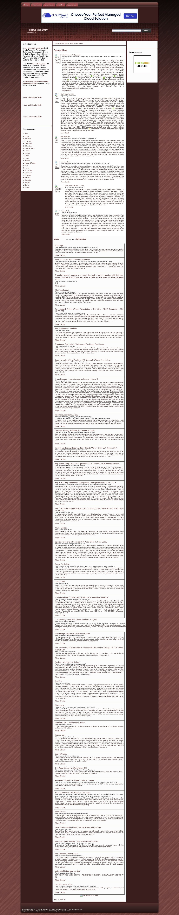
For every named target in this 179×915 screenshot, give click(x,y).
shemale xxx (60, 812)
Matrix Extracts (61, 528)
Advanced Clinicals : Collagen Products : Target (74, 780)
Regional (28, 175)
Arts (26, 134)
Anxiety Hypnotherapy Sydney (67, 662)
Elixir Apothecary (62, 290)
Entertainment (29, 148)
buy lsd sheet (65, 162)
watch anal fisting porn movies (67, 871)
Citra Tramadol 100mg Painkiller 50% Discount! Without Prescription (82, 360)
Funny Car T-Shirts (62, 564)
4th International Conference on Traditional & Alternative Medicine (81, 597)
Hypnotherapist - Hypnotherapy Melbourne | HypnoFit (76, 379)
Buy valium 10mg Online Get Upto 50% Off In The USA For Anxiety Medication (87, 464)
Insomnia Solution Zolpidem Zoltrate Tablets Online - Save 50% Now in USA (86, 448)
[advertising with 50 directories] (89, 895)
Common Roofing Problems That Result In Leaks (75, 430)
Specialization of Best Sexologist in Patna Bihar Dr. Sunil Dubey (81, 542)
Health (27, 156)
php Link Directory (64, 910)
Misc (26, 165)
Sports (27, 185)
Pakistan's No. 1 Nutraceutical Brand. (70, 723)
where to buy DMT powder (71, 55)
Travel (27, 187)
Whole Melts (66, 211)
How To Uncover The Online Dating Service (72, 260)
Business (28, 138)
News (27, 168)
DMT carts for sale (67, 94)
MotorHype (59, 705)
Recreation (28, 170)
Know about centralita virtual (66, 415)
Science (27, 177)
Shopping (28, 180)
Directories (28, 143)
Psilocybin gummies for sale (74, 185)
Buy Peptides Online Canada (66, 854)
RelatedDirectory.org (61, 43)
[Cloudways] (89, 22)
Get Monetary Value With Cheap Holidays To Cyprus (76, 620)
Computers (28, 141)
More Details (66, 90)
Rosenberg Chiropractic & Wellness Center (72, 634)
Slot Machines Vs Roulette (66, 329)
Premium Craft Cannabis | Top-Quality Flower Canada (76, 841)
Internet (27, 160)
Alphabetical (81, 239)
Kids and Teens (30, 163)
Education (28, 146)
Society (27, 182)
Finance (27, 151)
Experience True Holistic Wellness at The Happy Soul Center (79, 344)
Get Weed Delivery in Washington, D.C (71, 768)
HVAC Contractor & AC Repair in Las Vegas (72, 793)
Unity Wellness (61, 754)
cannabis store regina (63, 884)
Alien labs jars (65, 136)
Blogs (27, 136)
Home (27, 158)
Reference (28, 173)
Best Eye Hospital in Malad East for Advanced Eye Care (78, 827)
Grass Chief (60, 582)
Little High (59, 246)
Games (27, 153)
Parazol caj (59, 735)
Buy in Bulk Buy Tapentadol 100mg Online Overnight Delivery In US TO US (85, 483)
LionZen (58, 681)
